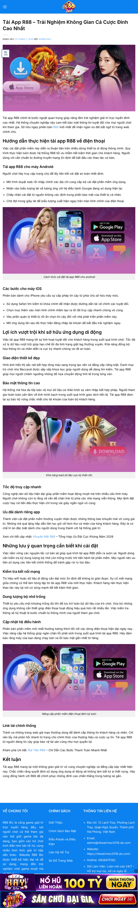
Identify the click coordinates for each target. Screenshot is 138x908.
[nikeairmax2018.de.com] (69, 7)
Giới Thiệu (55, 822)
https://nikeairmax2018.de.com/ (108, 854)
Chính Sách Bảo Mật (62, 831)
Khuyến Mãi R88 (44, 536)
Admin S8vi (45, 39)
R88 (56, 127)
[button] (5, 6)
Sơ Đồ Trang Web (61, 860)
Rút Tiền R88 (36, 750)
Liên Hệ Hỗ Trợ (59, 852)
